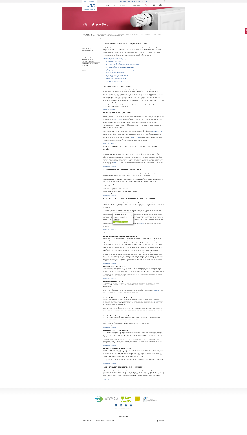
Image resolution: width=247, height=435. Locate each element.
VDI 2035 (146, 52)
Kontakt (124, 1)
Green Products (90, 35)
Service (114, 5)
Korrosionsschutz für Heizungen (88, 46)
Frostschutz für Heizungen (87, 48)
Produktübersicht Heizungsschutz (88, 61)
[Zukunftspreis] (106, 401)
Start (121, 1)
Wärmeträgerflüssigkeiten (103, 34)
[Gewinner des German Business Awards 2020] (137, 401)
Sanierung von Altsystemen (87, 59)
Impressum (98, 420)
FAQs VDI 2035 (85, 65)
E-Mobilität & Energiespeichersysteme (110, 35)
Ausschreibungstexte (86, 68)
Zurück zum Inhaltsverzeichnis (109, 109)
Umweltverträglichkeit (135, 137)
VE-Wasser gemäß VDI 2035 (87, 50)
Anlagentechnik (85, 52)
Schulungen (138, 1)
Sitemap (103, 420)
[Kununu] (126, 405)
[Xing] (116, 405)
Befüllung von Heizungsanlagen (88, 57)
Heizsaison (84, 70)
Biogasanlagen (146, 34)
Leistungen (106, 5)
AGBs (113, 420)
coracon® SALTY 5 (110, 121)
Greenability (123, 5)
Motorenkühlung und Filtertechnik (126, 34)
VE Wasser (157, 34)
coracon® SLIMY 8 (118, 119)
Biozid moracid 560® (157, 131)
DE (146, 1)
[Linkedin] (121, 405)
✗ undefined (125, 222)
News (129, 1)
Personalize (116, 219)
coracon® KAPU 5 (117, 162)
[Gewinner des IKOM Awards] (126, 401)
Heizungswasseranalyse (86, 54)
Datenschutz (108, 420)
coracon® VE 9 (141, 223)
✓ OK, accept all (117, 222)
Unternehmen (137, 5)
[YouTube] (131, 405)
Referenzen (133, 1)
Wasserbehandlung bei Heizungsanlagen (90, 63)
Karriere (143, 1)
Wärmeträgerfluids (92, 38)
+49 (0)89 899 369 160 (156, 5)
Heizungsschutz (87, 34)
